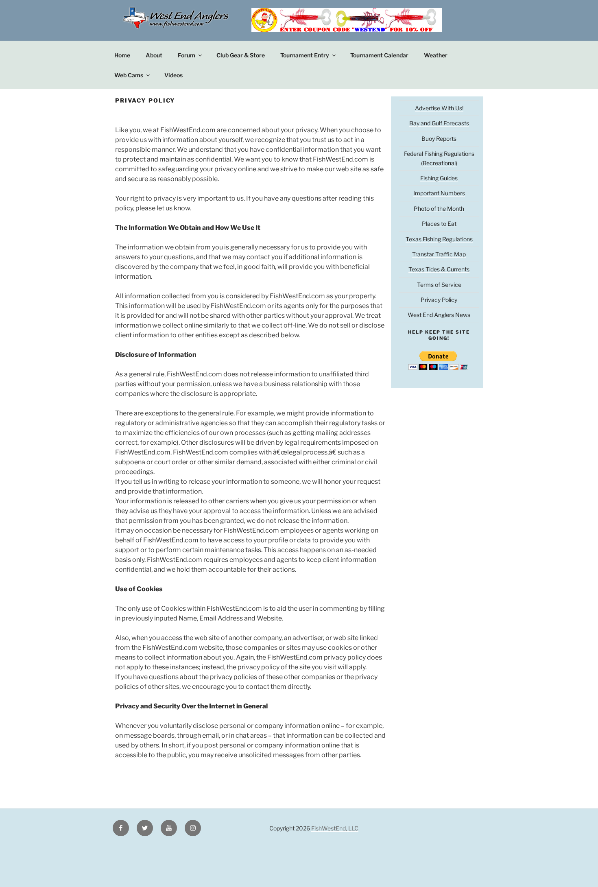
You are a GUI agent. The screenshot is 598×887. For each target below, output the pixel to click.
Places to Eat (439, 223)
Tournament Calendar (379, 55)
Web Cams (128, 75)
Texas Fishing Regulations (439, 239)
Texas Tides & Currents (438, 269)
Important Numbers (439, 193)
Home (122, 55)
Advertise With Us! (439, 108)
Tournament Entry (304, 55)
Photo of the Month (439, 208)
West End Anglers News (439, 314)
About (154, 55)
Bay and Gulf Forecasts (439, 123)
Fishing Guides (439, 178)
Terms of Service (439, 284)
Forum (186, 55)
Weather (435, 55)
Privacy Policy (439, 299)
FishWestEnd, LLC (334, 828)
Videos (173, 75)
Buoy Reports (438, 138)
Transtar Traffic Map (439, 254)
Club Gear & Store (240, 55)
